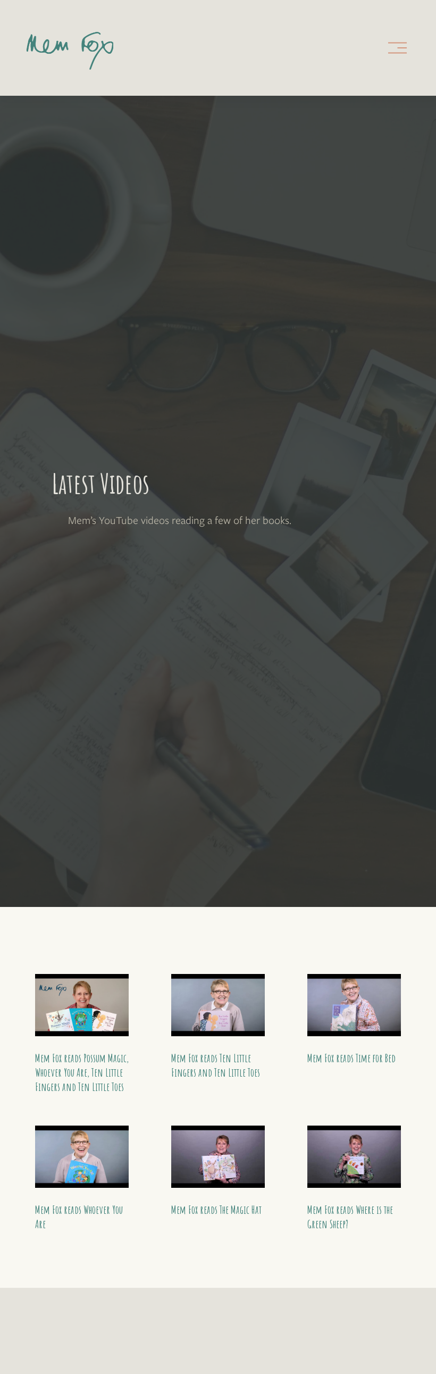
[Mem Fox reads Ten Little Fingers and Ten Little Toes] (218, 1005)
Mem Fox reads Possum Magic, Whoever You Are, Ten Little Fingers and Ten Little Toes (82, 1072)
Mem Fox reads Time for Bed (351, 1058)
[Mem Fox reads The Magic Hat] (218, 1157)
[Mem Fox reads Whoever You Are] (82, 1157)
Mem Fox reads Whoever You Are (79, 1217)
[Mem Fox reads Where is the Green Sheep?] (354, 1157)
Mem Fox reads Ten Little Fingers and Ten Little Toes (215, 1065)
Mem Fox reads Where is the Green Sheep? (350, 1217)
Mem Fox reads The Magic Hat (216, 1210)
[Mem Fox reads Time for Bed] (354, 1005)
